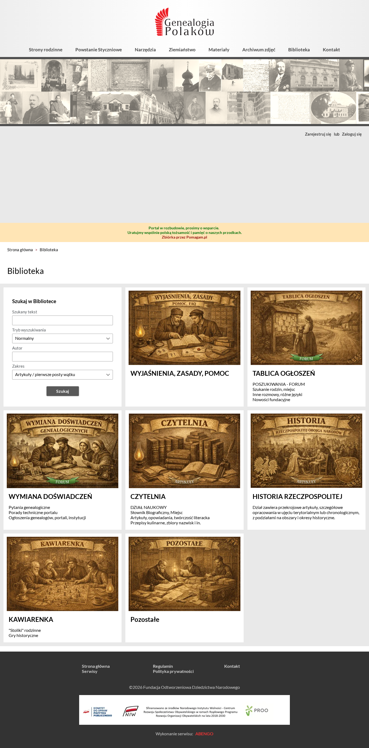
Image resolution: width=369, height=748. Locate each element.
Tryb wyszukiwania (29, 329)
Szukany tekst (24, 311)
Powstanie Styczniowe (98, 49)
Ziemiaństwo (182, 49)
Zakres (18, 366)
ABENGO (204, 733)
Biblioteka (299, 49)
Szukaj (62, 391)
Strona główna (20, 249)
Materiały (219, 49)
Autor (17, 348)
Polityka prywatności (173, 671)
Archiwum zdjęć (258, 49)
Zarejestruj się (318, 134)
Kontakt (331, 49)
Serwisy (90, 671)
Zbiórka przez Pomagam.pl (184, 237)
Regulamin (163, 666)
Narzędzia (145, 49)
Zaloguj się (352, 134)
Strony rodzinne (45, 49)
